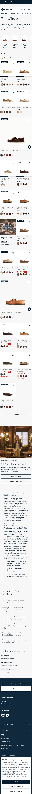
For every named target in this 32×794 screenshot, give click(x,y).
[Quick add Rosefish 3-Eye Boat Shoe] (29, 92)
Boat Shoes (4, 54)
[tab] (4, 76)
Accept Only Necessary (16, 786)
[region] (16, 775)
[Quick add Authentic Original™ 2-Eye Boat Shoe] (29, 63)
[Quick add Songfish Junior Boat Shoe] (13, 163)
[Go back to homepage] (6, 9)
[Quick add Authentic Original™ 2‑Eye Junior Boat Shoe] (29, 325)
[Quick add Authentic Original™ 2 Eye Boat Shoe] (29, 253)
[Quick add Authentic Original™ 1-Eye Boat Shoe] (29, 354)
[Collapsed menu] (29, 9)
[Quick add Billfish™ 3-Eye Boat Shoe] (13, 92)
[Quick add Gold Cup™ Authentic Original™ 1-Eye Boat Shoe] (13, 325)
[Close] (30, 759)
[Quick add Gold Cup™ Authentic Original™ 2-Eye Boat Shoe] (29, 163)
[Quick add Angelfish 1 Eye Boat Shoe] (13, 63)
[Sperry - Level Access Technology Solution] (16, 715)
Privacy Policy (11, 773)
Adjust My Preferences (16, 791)
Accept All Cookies (16, 782)
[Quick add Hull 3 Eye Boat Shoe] (13, 354)
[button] (25, 9)
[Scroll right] (30, 13)
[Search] (21, 9)
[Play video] (29, 455)
